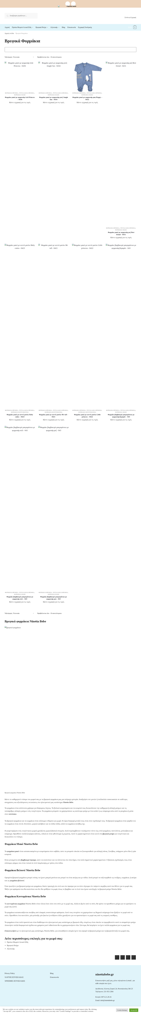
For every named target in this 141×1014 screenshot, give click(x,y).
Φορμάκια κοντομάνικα (20, 412)
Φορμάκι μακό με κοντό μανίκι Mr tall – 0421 (53, 416)
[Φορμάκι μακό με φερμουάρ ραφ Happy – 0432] (87, 76)
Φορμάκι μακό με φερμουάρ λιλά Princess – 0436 (20, 98)
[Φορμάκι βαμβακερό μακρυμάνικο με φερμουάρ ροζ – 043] (53, 508)
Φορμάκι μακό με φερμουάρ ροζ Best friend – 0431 (121, 233)
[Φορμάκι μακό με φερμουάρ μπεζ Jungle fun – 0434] (53, 76)
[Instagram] (73, 3)
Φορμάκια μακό (20, 95)
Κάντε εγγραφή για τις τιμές (19, 102)
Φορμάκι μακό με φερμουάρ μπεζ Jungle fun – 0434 (53, 98)
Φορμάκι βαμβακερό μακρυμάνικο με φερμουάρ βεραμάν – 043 (121, 416)
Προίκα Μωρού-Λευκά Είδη (17, 942)
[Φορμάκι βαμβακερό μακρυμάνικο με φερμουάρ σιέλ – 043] (20, 508)
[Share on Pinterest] (133, 959)
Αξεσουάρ (11, 949)
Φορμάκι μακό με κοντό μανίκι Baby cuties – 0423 (20, 416)
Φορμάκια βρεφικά (11, 93)
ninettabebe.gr (104, 974)
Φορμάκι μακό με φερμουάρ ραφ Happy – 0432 (87, 98)
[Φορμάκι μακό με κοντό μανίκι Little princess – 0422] (87, 326)
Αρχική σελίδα (9, 33)
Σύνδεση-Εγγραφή (130, 17)
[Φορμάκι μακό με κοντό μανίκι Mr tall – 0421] (53, 326)
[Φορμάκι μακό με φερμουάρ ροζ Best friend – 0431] (121, 144)
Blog (51, 973)
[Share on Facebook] (117, 959)
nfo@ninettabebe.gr (108, 1000)
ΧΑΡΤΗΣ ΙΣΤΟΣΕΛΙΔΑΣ (14, 977)
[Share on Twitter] (122, 959)
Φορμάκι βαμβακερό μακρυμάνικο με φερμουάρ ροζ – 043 (53, 598)
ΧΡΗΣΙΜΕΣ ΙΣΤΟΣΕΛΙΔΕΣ (15, 981)
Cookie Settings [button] (122, 1010)
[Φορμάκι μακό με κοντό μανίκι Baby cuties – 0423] (20, 326)
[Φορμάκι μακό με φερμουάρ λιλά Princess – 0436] (20, 76)
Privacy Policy (10, 973)
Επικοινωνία (54, 977)
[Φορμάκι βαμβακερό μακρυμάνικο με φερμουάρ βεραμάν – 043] (121, 326)
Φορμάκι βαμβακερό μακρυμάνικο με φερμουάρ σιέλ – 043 (19, 598)
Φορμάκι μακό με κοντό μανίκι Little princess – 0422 (87, 416)
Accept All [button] (134, 1010)
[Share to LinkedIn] (128, 959)
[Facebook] (67, 3)
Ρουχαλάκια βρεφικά (26, 93)
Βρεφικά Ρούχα (13, 945)
